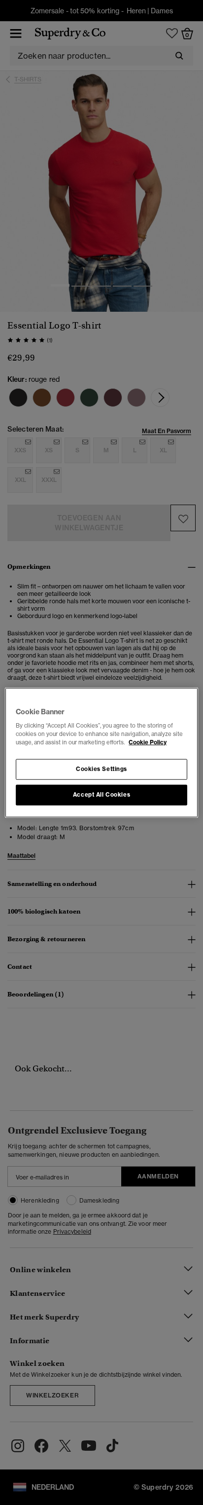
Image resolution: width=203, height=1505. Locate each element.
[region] (101, 752)
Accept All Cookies (101, 794)
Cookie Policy (148, 742)
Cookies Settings (101, 769)
